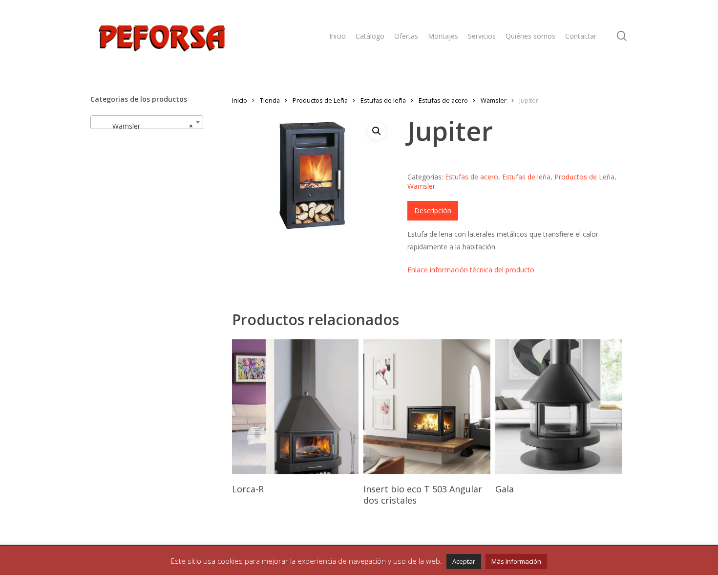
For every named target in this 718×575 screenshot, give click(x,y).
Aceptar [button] (463, 561)
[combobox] (146, 122)
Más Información (516, 561)
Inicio (239, 100)
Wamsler (494, 100)
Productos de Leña (320, 100)
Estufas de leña (383, 100)
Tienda (270, 100)
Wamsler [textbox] (144, 126)
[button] (376, 131)
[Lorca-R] (295, 406)
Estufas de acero (443, 100)
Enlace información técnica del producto (470, 269)
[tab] (432, 211)
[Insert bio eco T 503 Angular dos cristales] (426, 406)
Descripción (432, 210)
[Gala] (558, 406)
